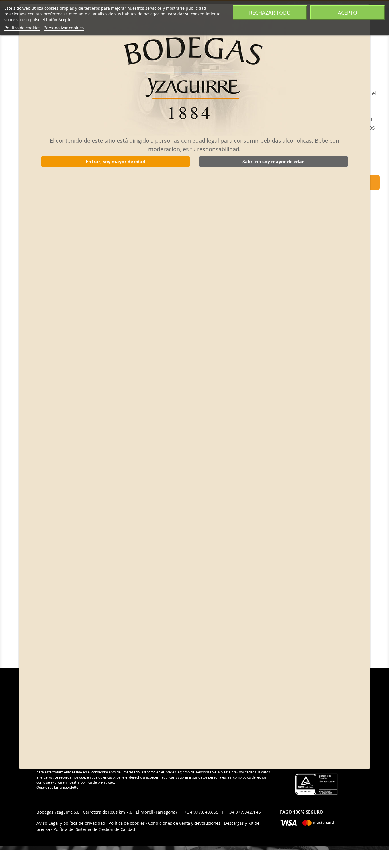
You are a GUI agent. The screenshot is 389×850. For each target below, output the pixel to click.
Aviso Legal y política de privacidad (71, 823)
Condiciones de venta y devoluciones (184, 823)
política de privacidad (97, 782)
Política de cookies (22, 27)
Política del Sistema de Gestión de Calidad (94, 829)
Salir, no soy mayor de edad (273, 161)
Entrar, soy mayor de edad (115, 161)
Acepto (347, 12)
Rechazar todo (270, 12)
